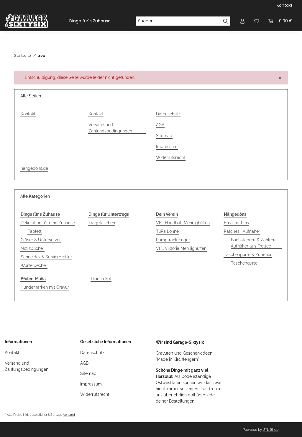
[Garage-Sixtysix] (26, 21)
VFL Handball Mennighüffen (183, 222)
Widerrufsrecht (170, 157)
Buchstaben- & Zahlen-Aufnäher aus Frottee (253, 242)
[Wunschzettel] (257, 21)
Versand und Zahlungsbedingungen (110, 127)
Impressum (167, 146)
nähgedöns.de (34, 168)
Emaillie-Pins (236, 222)
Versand (69, 415)
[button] (242, 21)
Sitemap (164, 135)
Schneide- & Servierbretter (46, 257)
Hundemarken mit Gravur (45, 287)
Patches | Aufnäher (242, 231)
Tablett (35, 231)
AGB (160, 124)
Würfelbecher (34, 265)
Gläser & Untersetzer (41, 239)
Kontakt (285, 5)
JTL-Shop (270, 430)
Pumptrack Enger (173, 239)
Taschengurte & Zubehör (248, 254)
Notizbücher (32, 248)
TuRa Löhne (167, 231)
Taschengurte (244, 263)
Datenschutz (168, 114)
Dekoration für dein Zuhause (48, 222)
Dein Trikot (101, 278)
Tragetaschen (101, 222)
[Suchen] (226, 21)
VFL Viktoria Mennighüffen (181, 248)
